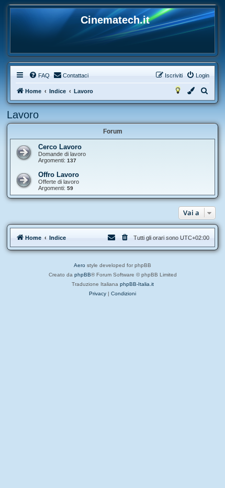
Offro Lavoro (58, 175)
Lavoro (23, 114)
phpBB (82, 275)
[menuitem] (39, 75)
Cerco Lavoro (60, 147)
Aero (79, 265)
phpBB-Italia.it (137, 284)
